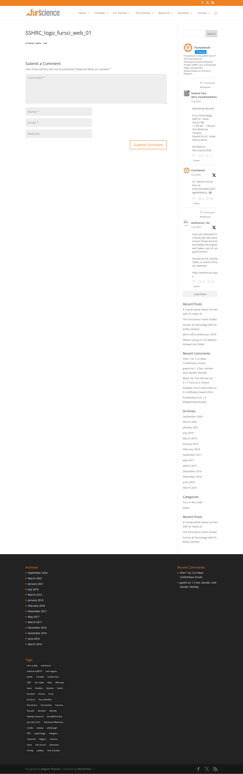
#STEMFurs (199, 146)
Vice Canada (53, 750)
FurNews (99, 13)
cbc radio (39, 682)
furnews (31, 693)
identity (53, 710)
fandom (39, 688)
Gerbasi (42, 710)
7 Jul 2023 (196, 101)
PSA (29, 733)
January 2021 (190, 427)
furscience (32, 705)
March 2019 (190, 438)
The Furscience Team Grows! (200, 319)
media (30, 727)
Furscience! (198, 170)
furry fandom (45, 699)
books (30, 676)
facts (29, 688)
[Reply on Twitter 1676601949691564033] (194, 198)
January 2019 (190, 444)
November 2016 (192, 476)
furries (41, 693)
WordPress (84, 769)
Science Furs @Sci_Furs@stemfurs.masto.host (211, 95)
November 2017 (192, 454)
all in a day (32, 665)
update (40, 750)
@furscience (199, 140)
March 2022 (190, 421)
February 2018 (191, 449)
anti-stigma (51, 671)
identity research (35, 716)
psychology (39, 733)
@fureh (209, 108)
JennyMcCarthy (54, 716)
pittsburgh (52, 727)
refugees (53, 733)
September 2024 (192, 416)
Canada (40, 676)
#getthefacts (199, 192)
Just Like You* (33, 722)
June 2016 (189, 482)
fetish (60, 688)
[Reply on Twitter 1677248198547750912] (194, 155)
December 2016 (192, 471)
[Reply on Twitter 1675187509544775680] (194, 281)
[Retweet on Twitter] (201, 82)
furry (51, 693)
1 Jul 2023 (196, 227)
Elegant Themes (50, 769)
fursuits (30, 710)
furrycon (31, 699)
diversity (59, 682)
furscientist (46, 705)
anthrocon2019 (34, 671)
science (53, 739)
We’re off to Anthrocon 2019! (199, 334)
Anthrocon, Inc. (200, 222)
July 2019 (188, 433)
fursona (59, 705)
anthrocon (46, 665)
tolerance (54, 744)
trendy (30, 750)
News (186, 507)
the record (40, 744)
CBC (29, 682)
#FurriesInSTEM (201, 150)
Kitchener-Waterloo (53, 722)
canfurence (53, 676)
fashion (50, 688)
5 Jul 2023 (196, 174)
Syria (29, 744)
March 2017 (190, 465)
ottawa (40, 727)
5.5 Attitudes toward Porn (198, 392)
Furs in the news (193, 502)
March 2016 (190, 487)
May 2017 (188, 460)
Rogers (42, 739)
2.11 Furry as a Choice (196, 382)
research (31, 739)
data (49, 682)
